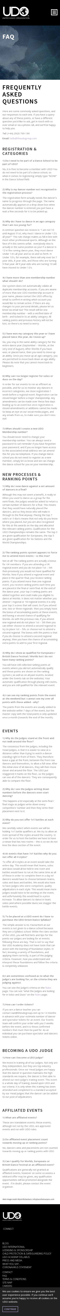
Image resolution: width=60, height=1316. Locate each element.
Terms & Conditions (14, 1279)
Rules (48, 987)
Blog (5, 1243)
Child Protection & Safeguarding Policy (26, 1253)
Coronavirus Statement (17, 1267)
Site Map (7, 1282)
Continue (10, 1309)
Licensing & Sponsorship (17, 1250)
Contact (7, 1272)
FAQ (4, 1275)
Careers (7, 1285)
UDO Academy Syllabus (16, 1257)
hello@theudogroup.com (23, 138)
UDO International (13, 1246)
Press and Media (12, 1260)
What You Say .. (11, 1263)
